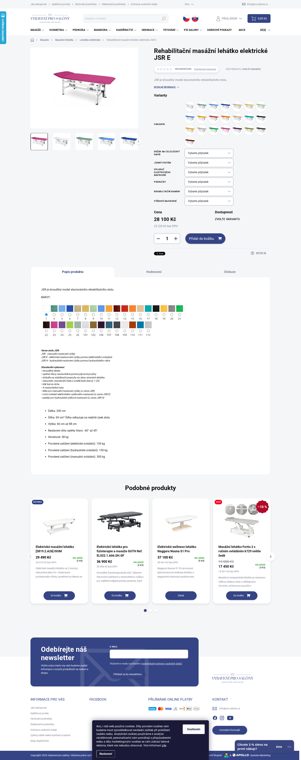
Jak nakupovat (38, 4)
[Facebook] (215, 717)
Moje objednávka (39, 740)
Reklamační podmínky (114, 4)
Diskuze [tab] (230, 272)
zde (164, 745)
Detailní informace (165, 87)
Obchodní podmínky (86, 4)
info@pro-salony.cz (229, 708)
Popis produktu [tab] (72, 272)
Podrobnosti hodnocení (205, 69)
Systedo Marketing (260, 755)
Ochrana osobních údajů (144, 4)
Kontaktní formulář (229, 730)
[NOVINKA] (59, 521)
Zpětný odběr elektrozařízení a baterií (50, 735)
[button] (145, 610)
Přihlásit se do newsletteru (127, 674)
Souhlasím (193, 729)
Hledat (164, 18)
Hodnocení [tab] (153, 272)
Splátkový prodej (61, 4)
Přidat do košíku (201, 238)
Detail (181, 595)
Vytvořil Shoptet (213, 755)
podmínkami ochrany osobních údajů (162, 663)
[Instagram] (222, 717)
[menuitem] (37, 30)
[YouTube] (230, 717)
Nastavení (105, 753)
